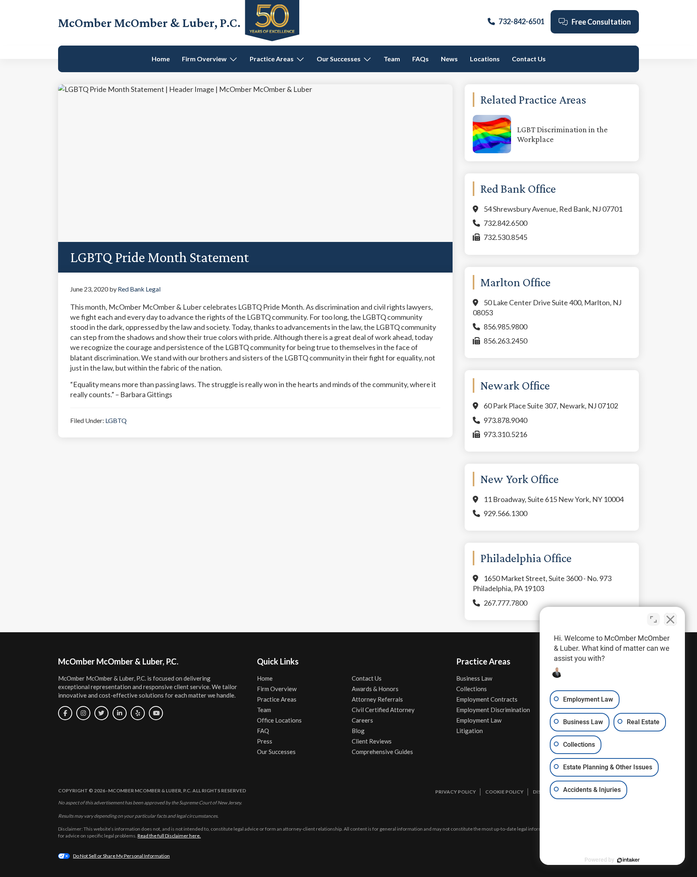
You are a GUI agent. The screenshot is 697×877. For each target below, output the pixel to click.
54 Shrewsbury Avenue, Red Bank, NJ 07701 (553, 208)
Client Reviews (372, 741)
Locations (485, 58)
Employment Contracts (487, 699)
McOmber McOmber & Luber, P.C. (149, 22)
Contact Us (529, 58)
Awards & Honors (375, 688)
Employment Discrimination (493, 709)
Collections (471, 688)
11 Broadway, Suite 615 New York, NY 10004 (554, 499)
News (449, 58)
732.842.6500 (505, 223)
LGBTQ (116, 420)
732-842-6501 (522, 21)
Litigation (469, 730)
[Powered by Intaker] (628, 860)
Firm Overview (204, 58)
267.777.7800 (505, 602)
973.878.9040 (505, 420)
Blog (358, 730)
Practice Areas (272, 58)
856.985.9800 (505, 326)
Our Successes (339, 58)
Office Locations (279, 720)
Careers (362, 720)
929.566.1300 (505, 513)
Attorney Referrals (377, 699)
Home (161, 58)
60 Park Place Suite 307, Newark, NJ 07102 (551, 405)
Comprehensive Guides (382, 751)
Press (264, 741)
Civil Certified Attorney (383, 709)
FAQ (263, 730)
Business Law (474, 678)
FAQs (420, 58)
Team (392, 58)
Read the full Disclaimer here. (169, 836)
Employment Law (478, 720)
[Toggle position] (653, 619)
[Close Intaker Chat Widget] (670, 619)
